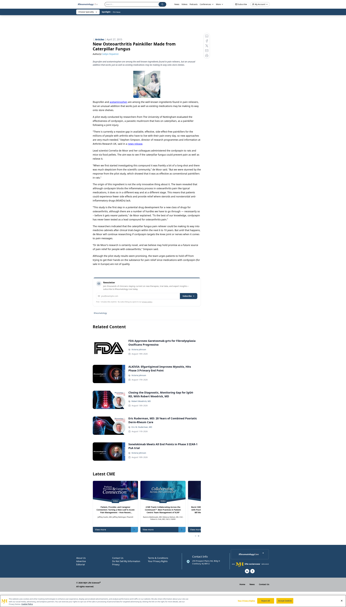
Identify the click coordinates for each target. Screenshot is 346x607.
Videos (184, 4)
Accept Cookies (285, 600)
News (176, 4)
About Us (81, 558)
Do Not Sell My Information (126, 561)
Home (242, 584)
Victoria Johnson (139, 349)
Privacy (115, 564)
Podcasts (194, 4)
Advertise (81, 561)
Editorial (80, 564)
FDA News (116, 12)
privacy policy (147, 302)
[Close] (342, 601)
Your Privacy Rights (158, 561)
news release (135, 143)
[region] (173, 601)
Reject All (265, 600)
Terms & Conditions (158, 558)
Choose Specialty (86, 12)
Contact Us (117, 558)
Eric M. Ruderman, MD (142, 427)
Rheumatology (100, 313)
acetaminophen (118, 102)
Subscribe (187, 296)
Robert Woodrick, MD (141, 401)
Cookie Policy (27, 604)
